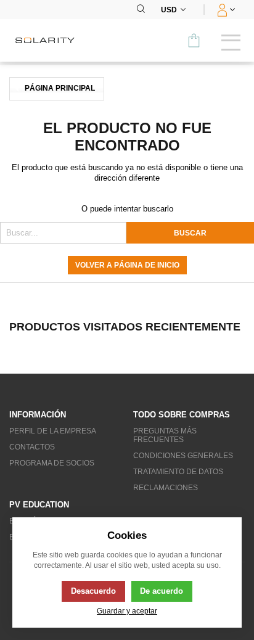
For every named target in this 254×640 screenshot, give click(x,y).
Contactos (32, 447)
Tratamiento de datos (178, 471)
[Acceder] (225, 9)
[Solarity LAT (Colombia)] (49, 40)
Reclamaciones (165, 487)
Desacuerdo (93, 591)
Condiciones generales (183, 455)
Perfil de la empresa (52, 431)
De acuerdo (161, 591)
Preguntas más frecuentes (165, 435)
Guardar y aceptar (127, 611)
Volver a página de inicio (127, 265)
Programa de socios (51, 463)
